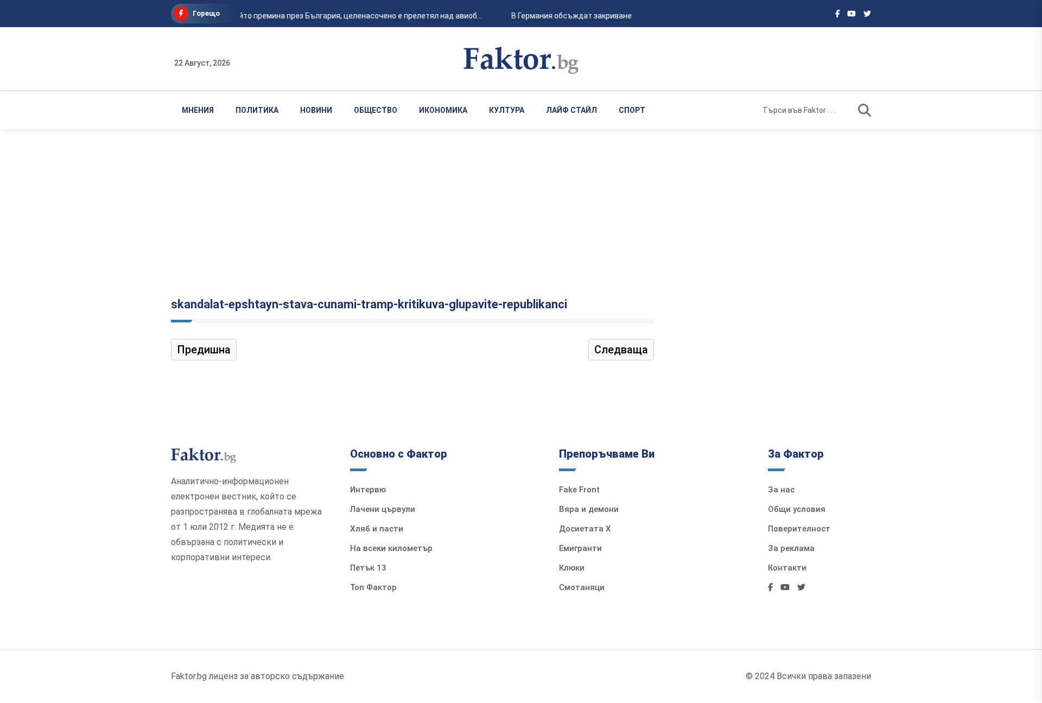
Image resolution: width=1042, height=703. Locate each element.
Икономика (443, 110)
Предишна (204, 349)
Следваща (621, 349)
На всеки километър (391, 548)
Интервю (368, 490)
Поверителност (799, 529)
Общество (375, 110)
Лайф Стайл (571, 110)
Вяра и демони (589, 509)
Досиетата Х (585, 529)
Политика (257, 110)
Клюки (571, 568)
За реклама (791, 548)
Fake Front (579, 490)
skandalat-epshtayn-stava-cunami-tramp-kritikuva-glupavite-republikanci (369, 304)
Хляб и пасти (376, 529)
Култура (506, 110)
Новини (316, 110)
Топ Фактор (373, 587)
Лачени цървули (382, 509)
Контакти (787, 568)
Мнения (198, 110)
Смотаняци (582, 587)
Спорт (632, 110)
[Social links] (837, 13)
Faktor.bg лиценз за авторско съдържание (257, 676)
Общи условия (796, 509)
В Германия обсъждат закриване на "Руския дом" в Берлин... (618, 15)
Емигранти (580, 548)
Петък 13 (368, 568)
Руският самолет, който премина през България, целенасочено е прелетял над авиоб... (321, 15)
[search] (864, 110)
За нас (781, 490)
